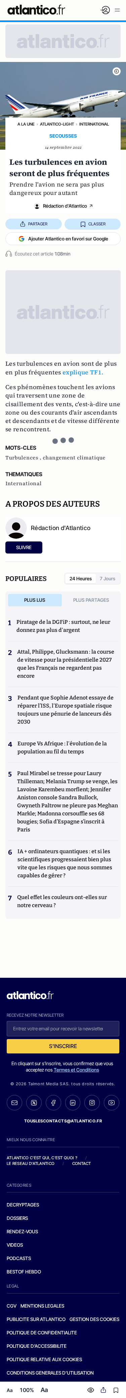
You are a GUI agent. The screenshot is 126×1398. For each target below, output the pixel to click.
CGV (11, 1306)
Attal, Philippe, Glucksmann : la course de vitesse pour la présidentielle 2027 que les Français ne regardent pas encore (65, 664)
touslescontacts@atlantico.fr (63, 1120)
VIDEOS (15, 1245)
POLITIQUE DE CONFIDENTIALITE (42, 1332)
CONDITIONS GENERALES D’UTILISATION (50, 1373)
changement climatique (74, 457)
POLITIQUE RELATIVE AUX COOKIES (44, 1359)
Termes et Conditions (76, 1070)
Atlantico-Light (57, 124)
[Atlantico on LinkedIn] (73, 1103)
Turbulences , (24, 457)
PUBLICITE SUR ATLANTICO (36, 1319)
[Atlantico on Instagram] (92, 1102)
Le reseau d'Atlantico (30, 1163)
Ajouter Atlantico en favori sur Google (68, 238)
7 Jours (107, 578)
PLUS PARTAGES (91, 600)
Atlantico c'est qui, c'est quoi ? (42, 1157)
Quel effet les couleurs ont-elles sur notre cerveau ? (62, 901)
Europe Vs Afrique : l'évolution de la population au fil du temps (62, 747)
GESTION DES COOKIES (94, 1319)
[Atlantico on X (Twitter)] (34, 1103)
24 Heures (81, 578)
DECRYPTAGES (23, 1204)
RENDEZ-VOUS (22, 1231)
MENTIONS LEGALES (42, 1306)
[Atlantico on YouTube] (111, 1102)
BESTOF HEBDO (24, 1271)
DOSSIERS (17, 1218)
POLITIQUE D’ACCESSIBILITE (37, 1346)
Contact (81, 1163)
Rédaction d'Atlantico (65, 206)
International (94, 124)
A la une (26, 124)
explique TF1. (82, 372)
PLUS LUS (34, 600)
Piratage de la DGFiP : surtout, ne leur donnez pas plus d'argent (63, 626)
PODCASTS (19, 1258)
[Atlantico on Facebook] (53, 1103)
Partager (37, 223)
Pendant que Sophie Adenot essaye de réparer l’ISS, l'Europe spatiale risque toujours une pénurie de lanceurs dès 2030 (65, 709)
